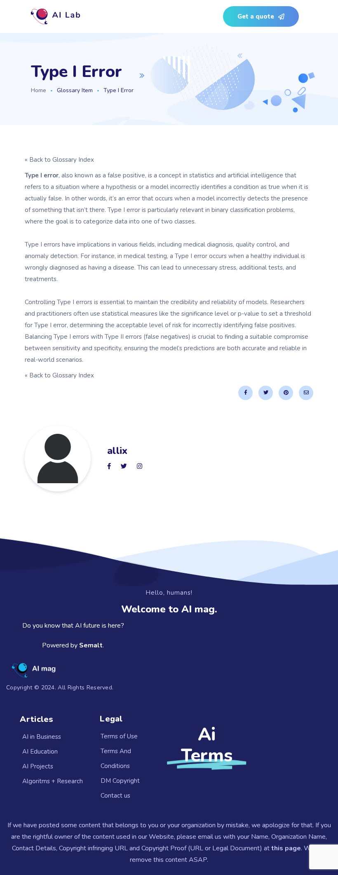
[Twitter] (265, 393)
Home (38, 90)
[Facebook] (245, 393)
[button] (261, 16)
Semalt (91, 645)
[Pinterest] (286, 393)
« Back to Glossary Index (59, 160)
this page (286, 848)
